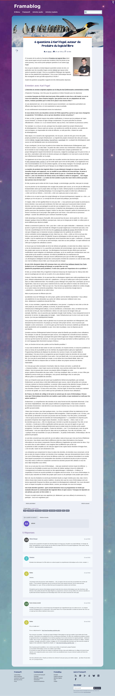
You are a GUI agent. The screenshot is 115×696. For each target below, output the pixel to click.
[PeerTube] (84, 676)
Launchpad (61, 140)
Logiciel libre (35, 508)
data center (44, 315)
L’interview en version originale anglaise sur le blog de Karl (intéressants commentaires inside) (57, 89)
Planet (67, 510)
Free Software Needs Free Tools (76, 264)
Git (83, 164)
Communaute (38, 510)
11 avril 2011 (87, 539)
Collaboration (30, 510)
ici (31, 266)
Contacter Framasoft (19, 678)
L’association (17, 674)
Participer (36, 676)
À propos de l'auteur (30, 517)
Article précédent (30, 503)
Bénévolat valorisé (38, 678)
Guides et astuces (58, 676)
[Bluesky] (94, 676)
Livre (63, 510)
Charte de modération (39, 681)
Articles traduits (51, 12)
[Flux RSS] (75, 676)
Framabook (45, 510)
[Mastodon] (80, 676)
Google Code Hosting (42, 140)
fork (39, 72)
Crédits (55, 681)
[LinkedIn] (98, 676)
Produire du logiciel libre (57, 58)
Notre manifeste (18, 676)
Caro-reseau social (35, 603)
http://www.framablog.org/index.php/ (51, 630)
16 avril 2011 (87, 603)
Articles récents (44, 517)
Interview (59, 510)
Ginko (31, 572)
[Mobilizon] (89, 676)
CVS (51, 234)
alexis (49, 51)
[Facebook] (75, 680)
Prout (15, 681)
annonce (33, 341)
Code (25, 510)
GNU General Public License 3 (36, 161)
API (71, 350)
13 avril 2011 (87, 557)
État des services (18, 679)
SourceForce (53, 140)
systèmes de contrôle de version (64, 230)
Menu (18, 12)
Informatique (52, 510)
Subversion (44, 234)
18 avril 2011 (87, 621)
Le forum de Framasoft (39, 674)
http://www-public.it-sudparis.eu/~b (43, 547)
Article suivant (85, 503)
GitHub (55, 70)
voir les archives (87, 692)
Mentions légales (58, 678)
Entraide (56, 674)
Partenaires (37, 679)
